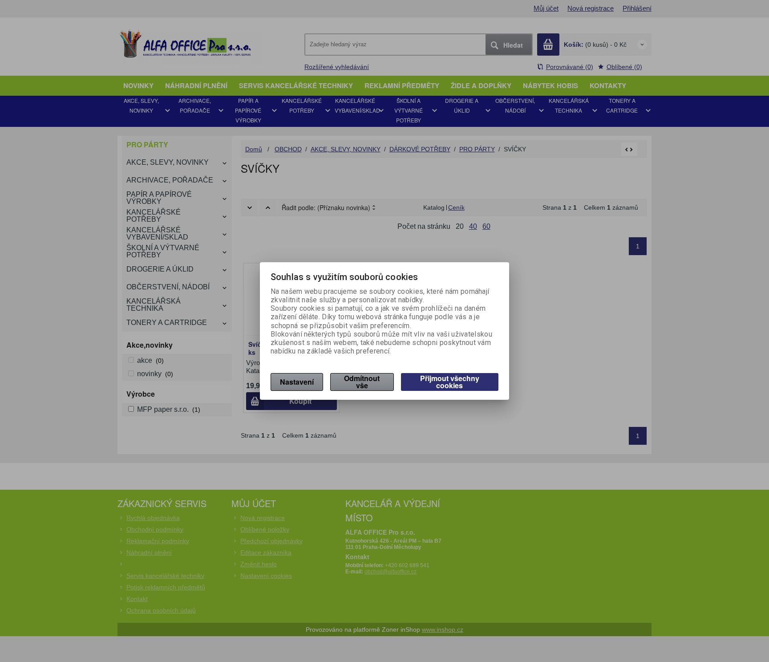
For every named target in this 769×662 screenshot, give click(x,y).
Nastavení (297, 382)
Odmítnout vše (362, 381)
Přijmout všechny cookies (449, 381)
